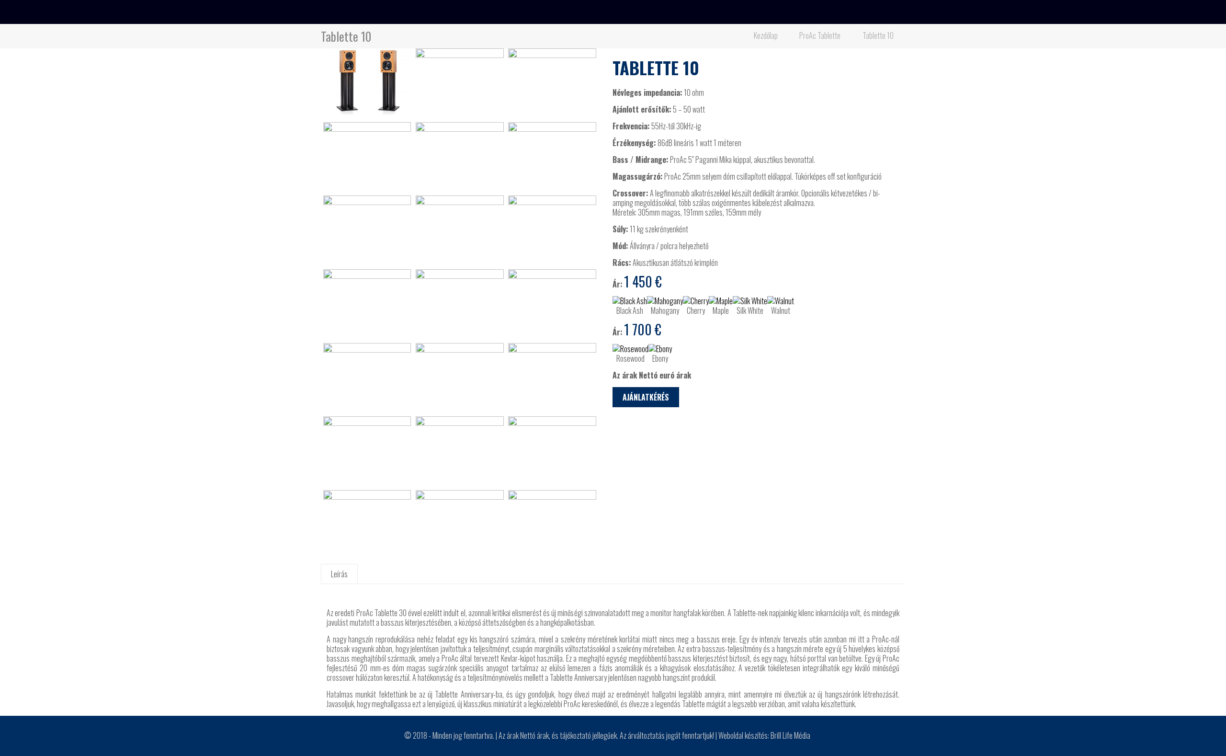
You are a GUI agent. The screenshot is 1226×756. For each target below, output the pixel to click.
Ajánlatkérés (646, 397)
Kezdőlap (766, 35)
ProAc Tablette (819, 35)
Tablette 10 (878, 35)
